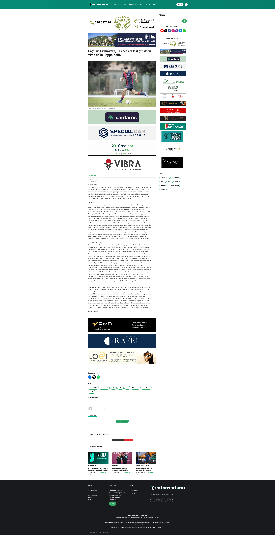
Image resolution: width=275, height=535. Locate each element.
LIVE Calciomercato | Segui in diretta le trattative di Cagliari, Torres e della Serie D (98, 470)
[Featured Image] (98, 458)
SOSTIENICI (112, 485)
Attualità (91, 391)
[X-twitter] (165, 30)
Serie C (113, 388)
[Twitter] (94, 377)
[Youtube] (162, 30)
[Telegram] (180, 30)
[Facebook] (90, 377)
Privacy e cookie (133, 490)
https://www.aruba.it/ (138, 524)
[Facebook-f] (169, 30)
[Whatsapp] (184, 30)
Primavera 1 (135, 388)
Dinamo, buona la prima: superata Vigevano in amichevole (144, 470)
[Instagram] (173, 30)
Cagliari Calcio (93, 388)
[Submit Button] (184, 21)
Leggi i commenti (122, 421)
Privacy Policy (133, 493)
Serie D (120, 388)
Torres (127, 388)
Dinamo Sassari (146, 388)
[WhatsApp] (98, 377)
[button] (174, 5)
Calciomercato (104, 388)
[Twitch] (177, 30)
